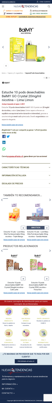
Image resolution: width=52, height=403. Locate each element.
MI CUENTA (8, 389)
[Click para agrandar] (6, 65)
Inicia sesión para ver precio (12, 125)
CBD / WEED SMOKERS (39, 13)
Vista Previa (23, 228)
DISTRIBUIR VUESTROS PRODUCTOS (32, 17)
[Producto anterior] (44, 78)
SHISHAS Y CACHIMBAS (14, 13)
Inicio (4, 73)
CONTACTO (8, 393)
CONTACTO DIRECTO (8, 2)
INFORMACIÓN (10, 384)
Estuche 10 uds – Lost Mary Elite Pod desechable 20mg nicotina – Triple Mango (14, 234)
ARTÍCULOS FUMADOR (39, 11)
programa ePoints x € (15, 156)
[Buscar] (49, 6)
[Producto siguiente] (49, 78)
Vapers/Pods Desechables (35, 73)
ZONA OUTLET (11, 17)
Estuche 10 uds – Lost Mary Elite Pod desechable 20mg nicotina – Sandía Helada (37, 234)
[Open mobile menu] (3, 6)
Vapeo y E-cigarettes (15, 73)
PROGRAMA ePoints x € (26, 361)
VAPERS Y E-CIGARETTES (14, 11)
